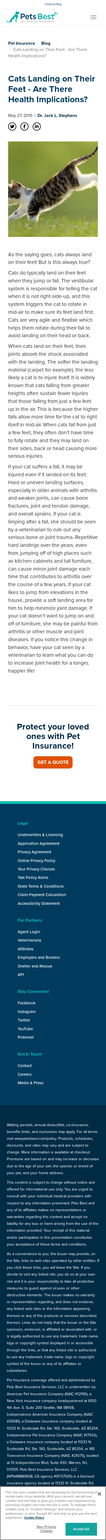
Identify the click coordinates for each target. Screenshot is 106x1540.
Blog (45, 43)
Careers (25, 1074)
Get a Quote (53, 762)
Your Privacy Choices (36, 869)
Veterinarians (29, 940)
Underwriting (53, 4)
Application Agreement (39, 843)
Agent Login (29, 931)
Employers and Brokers (39, 957)
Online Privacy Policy (36, 860)
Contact (25, 1065)
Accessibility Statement (39, 903)
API (21, 974)
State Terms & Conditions (41, 886)
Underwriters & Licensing (40, 834)
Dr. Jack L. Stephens (57, 115)
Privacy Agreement (34, 851)
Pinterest (26, 1037)
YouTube (25, 1028)
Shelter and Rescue (35, 966)
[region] (53, 1513)
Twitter (24, 1020)
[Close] (99, 1494)
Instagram (27, 1011)
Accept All (81, 1529)
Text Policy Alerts (33, 877)
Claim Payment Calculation (42, 894)
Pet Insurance (21, 43)
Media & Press (30, 1082)
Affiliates (25, 949)
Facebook (27, 1002)
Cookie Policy (34, 1518)
